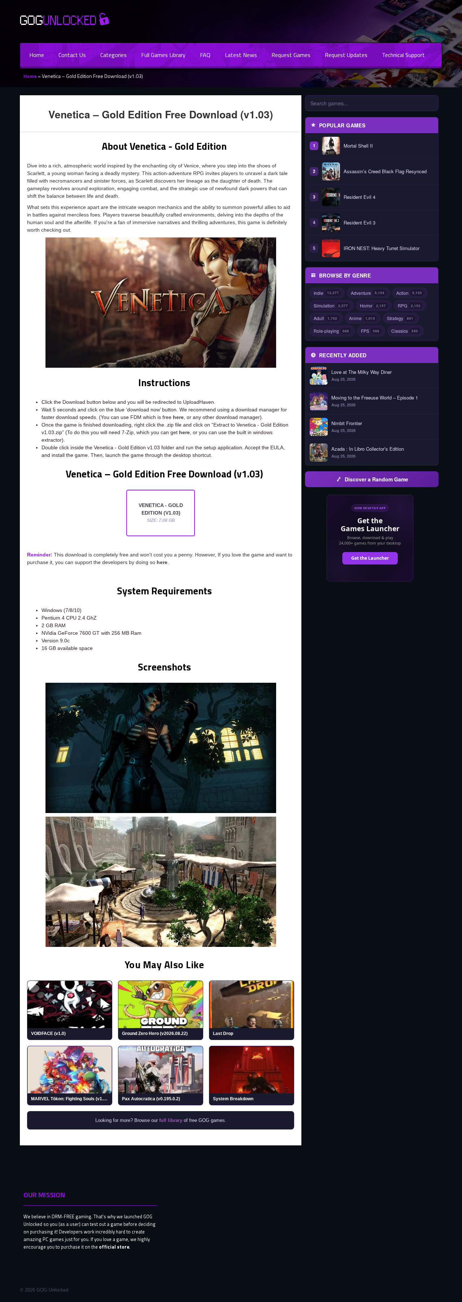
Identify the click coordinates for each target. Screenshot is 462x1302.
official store (114, 1246)
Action (409, 293)
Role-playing (331, 331)
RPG (409, 305)
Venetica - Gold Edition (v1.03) (161, 512)
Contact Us (72, 55)
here (178, 417)
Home (36, 55)
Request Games (290, 55)
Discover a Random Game (376, 479)
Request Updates (346, 55)
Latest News (241, 55)
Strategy (400, 318)
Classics (404, 331)
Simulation (331, 305)
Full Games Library (163, 55)
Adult (325, 318)
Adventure (367, 293)
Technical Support (403, 55)
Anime (362, 318)
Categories (113, 55)
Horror (373, 305)
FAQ (205, 55)
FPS (370, 331)
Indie (326, 293)
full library (170, 1120)
